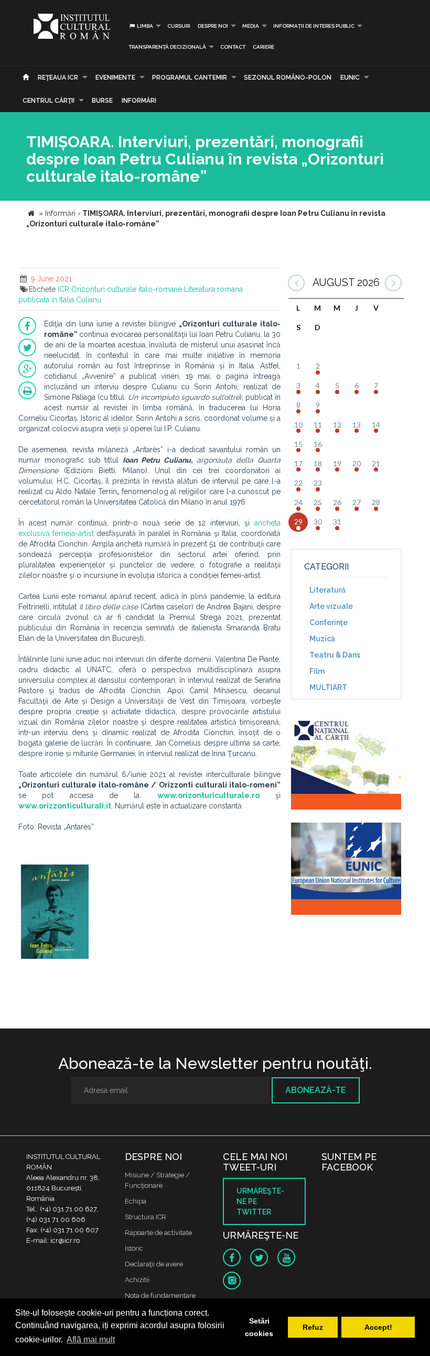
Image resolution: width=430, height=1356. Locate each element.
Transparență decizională (167, 47)
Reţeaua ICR (58, 77)
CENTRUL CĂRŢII (48, 100)
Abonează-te (315, 1090)
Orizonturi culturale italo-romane (126, 289)
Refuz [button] (313, 1327)
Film (317, 671)
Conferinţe (328, 622)
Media (250, 26)
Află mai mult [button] (91, 1339)
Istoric (134, 1248)
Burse (102, 100)
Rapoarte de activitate (158, 1233)
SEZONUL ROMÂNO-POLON (287, 77)
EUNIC (350, 77)
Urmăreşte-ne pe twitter (260, 1201)
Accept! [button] (378, 1327)
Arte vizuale (331, 606)
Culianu (88, 300)
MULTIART (328, 687)
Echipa (135, 1201)
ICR (63, 289)
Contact (232, 47)
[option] (54, 913)
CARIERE (263, 47)
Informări (139, 100)
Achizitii (137, 1280)
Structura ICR (145, 1217)
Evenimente (115, 77)
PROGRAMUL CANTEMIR (189, 77)
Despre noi (213, 26)
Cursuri (178, 26)
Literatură (327, 590)
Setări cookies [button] (259, 1327)
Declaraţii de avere (154, 1264)
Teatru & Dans (334, 655)
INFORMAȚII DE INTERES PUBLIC (313, 26)
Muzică (322, 639)
